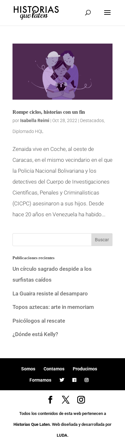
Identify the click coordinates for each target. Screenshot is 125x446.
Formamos (40, 380)
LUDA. (63, 435)
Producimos (85, 368)
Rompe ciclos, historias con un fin (49, 112)
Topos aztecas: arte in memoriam (53, 307)
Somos (28, 368)
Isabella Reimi (34, 120)
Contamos (54, 368)
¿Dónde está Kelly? (35, 334)
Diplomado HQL (28, 131)
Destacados (92, 120)
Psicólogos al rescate (39, 321)
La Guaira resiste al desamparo (50, 293)
